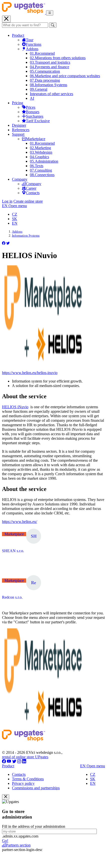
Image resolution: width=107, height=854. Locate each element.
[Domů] (24, 12)
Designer (19, 125)
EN (14, 223)
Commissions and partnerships (36, 788)
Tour (29, 40)
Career (31, 188)
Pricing (17, 103)
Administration (44, 161)
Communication (45, 71)
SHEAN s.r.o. (13, 551)
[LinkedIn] (24, 761)
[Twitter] (14, 761)
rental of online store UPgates (25, 757)
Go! (5, 841)
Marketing (40, 148)
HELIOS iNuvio (15, 407)
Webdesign (41, 152)
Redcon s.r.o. (12, 597)
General (38, 89)
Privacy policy (23, 783)
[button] (3, 243)
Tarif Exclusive (38, 121)
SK (14, 219)
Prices (30, 107)
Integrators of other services (51, 94)
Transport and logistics (50, 62)
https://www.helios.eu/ (19, 521)
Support (18, 134)
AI (32, 98)
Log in (7, 201)
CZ (14, 214)
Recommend (42, 53)
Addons (32, 49)
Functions (33, 44)
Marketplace (35, 139)
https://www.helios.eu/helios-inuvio (29, 373)
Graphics (39, 157)
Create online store (28, 201)
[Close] (5, 797)
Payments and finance (49, 67)
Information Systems (48, 85)
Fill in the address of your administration (33, 826)
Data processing (45, 80)
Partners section (18, 845)
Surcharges (34, 116)
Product (18, 35)
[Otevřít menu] (49, 12)
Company (19, 179)
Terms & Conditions (28, 779)
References (20, 130)
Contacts (33, 193)
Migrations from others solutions (58, 58)
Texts (36, 166)
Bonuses (32, 112)
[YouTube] (9, 761)
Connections (42, 175)
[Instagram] (19, 761)
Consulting (41, 170)
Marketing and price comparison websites (65, 76)
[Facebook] (4, 761)
